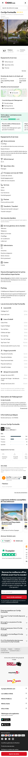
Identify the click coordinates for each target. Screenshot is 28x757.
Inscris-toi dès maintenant (14, 597)
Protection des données (7, 746)
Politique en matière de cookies (9, 749)
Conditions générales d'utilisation (10, 743)
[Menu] (2, 2)
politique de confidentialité (12, 602)
